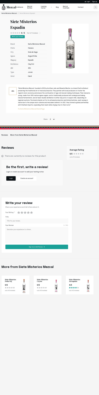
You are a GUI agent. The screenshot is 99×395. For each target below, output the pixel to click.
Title (7, 217)
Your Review (9, 225)
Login (88, 1)
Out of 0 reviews (32, 33)
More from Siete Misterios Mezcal (23, 135)
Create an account (26, 178)
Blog (57, 7)
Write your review (17, 36)
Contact (81, 7)
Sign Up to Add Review (36, 247)
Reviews (4, 135)
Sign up (94, 1)
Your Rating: (10, 212)
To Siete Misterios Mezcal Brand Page (31, 109)
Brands (21, 7)
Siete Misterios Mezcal (9, 13)
